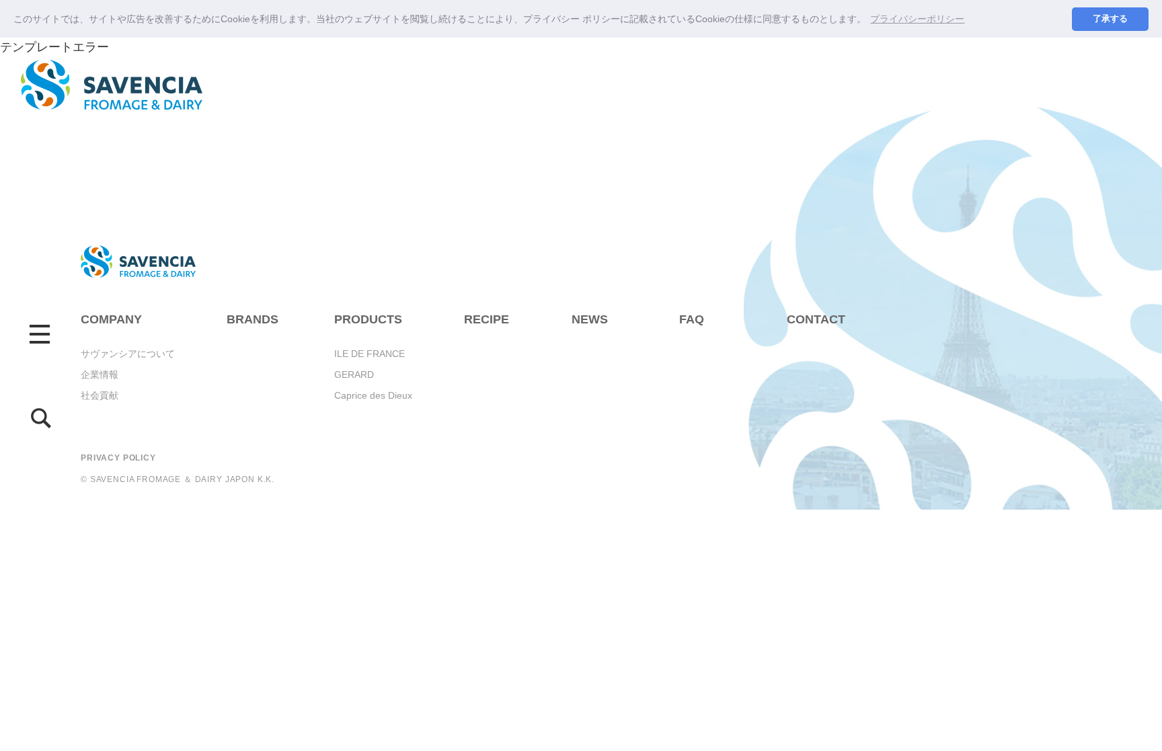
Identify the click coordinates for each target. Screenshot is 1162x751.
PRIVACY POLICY (118, 458)
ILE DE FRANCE (369, 353)
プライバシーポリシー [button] (917, 18)
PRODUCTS (368, 319)
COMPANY (111, 319)
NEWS (590, 319)
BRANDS (252, 319)
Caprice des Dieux (373, 395)
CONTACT (816, 319)
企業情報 (99, 374)
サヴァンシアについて (128, 353)
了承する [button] (1110, 19)
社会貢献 (99, 395)
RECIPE (486, 319)
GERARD (354, 374)
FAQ (691, 319)
